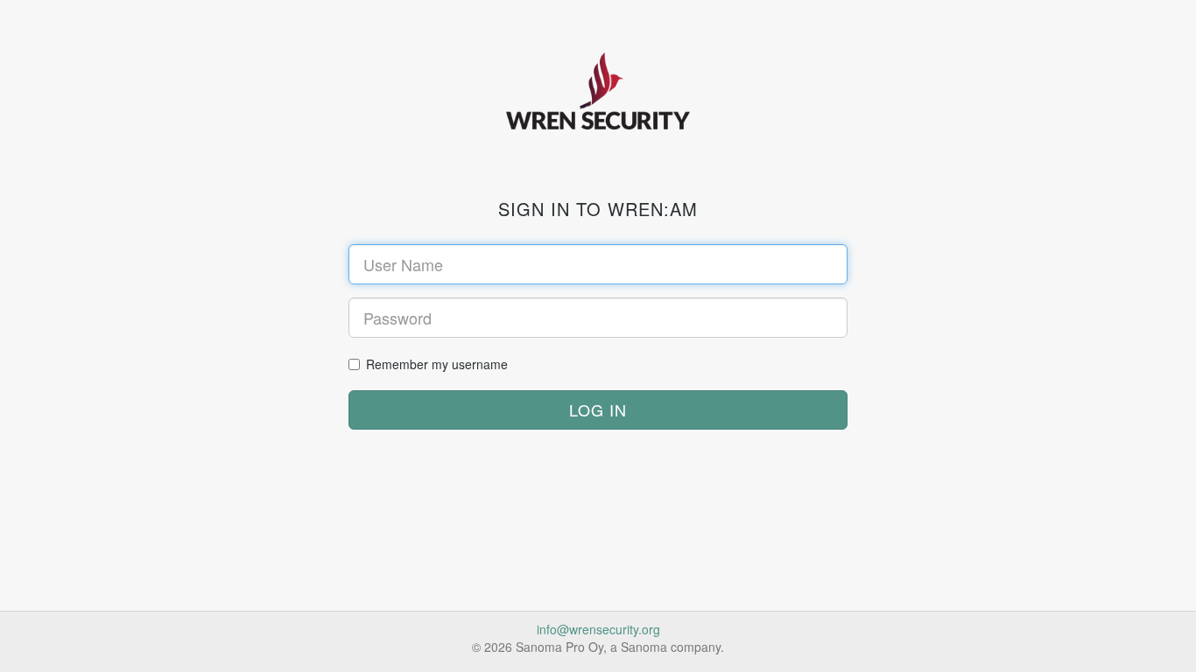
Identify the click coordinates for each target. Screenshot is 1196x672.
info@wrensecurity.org (598, 629)
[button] (598, 410)
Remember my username (437, 364)
